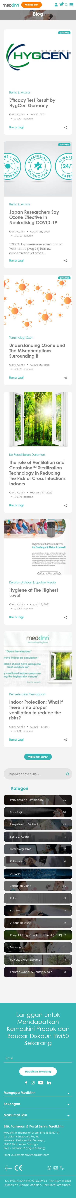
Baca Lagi (16, 127)
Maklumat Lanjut (38, 756)
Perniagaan (31, 4)
